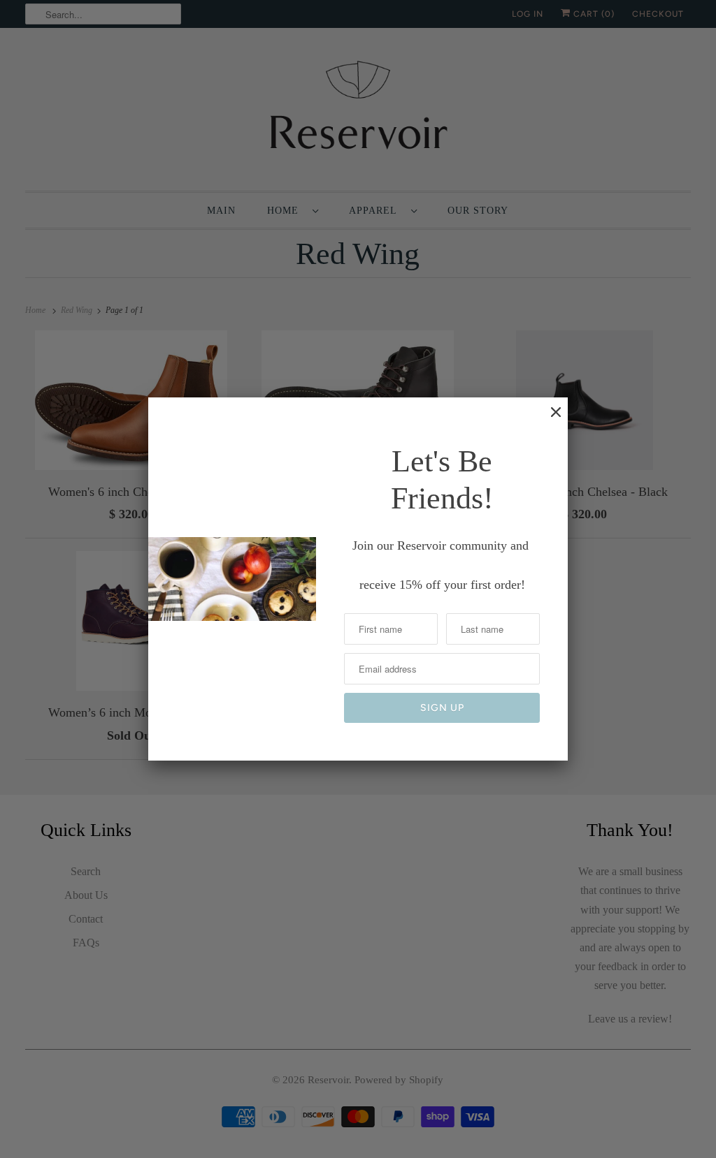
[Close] (549, 419)
